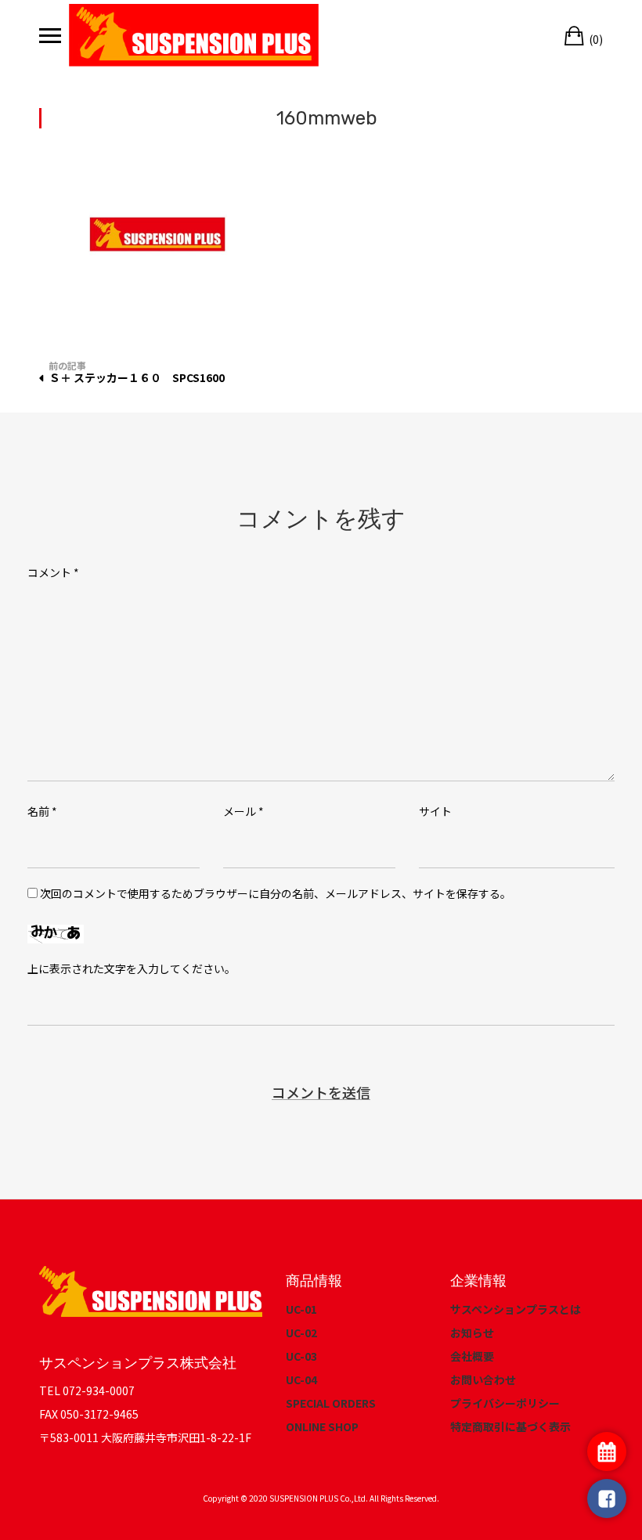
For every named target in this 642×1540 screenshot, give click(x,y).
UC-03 (301, 1356)
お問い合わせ (483, 1379)
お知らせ (472, 1332)
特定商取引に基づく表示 (510, 1426)
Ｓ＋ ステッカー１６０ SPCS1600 (137, 377)
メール (243, 811)
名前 (42, 811)
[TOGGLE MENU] (50, 35)
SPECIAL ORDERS (331, 1403)
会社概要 (472, 1356)
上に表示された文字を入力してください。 (131, 968)
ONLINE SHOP (322, 1426)
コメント (53, 572)
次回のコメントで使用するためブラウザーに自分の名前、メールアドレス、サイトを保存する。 (275, 893)
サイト (435, 811)
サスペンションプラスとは (515, 1309)
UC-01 (301, 1309)
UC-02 (301, 1332)
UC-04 (301, 1379)
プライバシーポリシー (505, 1403)
